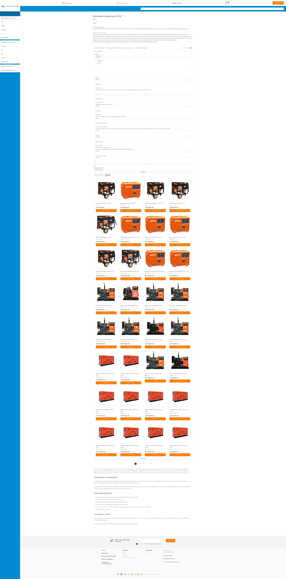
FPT (165, 40)
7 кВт (153, 28)
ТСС (101, 38)
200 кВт (117, 28)
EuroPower (121, 41)
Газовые (180, 28)
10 (150, 463)
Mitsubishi (172, 40)
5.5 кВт (161, 28)
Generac (128, 41)
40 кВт (130, 28)
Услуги (103, 550)
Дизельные (144, 28)
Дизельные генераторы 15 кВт (169, 34)
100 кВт (124, 28)
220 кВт (114, 28)
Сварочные (176, 28)
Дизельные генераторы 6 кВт (100, 40)
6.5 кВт (155, 28)
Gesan (136, 41)
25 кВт (135, 28)
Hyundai (142, 41)
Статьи (146, 552)
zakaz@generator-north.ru (122, 3)
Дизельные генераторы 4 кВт (108, 38)
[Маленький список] (189, 48)
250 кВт (111, 28)
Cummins (156, 40)
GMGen (139, 41)
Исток (105, 41)
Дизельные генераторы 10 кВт (116, 34)
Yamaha (151, 41)
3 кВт (168, 28)
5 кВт (164, 28)
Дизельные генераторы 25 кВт (153, 36)
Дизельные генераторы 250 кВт (166, 36)
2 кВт (170, 28)
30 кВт (132, 28)
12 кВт (94, 28)
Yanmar (102, 41)
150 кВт (120, 28)
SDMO (148, 41)
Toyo (100, 41)
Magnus (108, 34)
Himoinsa (168, 40)
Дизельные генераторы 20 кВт (113, 36)
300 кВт (107, 28)
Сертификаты (125, 555)
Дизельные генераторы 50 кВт (173, 38)
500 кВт (100, 28)
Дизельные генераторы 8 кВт (138, 40)
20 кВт (138, 28)
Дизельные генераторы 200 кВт (126, 36)
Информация (149, 550)
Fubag (125, 41)
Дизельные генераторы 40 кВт (121, 38)
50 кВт (127, 28)
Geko (134, 41)
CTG (154, 40)
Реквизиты (124, 554)
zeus (150, 40)
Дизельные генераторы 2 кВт (100, 36)
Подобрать (143, 172)
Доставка (124, 552)
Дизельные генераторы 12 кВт (156, 34)
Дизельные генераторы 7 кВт (126, 40)
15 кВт (141, 28)
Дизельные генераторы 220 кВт (140, 36)
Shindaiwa (97, 41)
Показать (108, 175)
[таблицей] (187, 48)
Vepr (146, 40)
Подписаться (170, 540)
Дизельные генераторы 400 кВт (135, 38)
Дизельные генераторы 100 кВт (129, 34)
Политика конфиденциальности (129, 557)
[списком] (185, 48)
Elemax (117, 41)
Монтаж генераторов (107, 559)
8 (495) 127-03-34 (177, 3)
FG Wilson (162, 40)
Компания (125, 550)
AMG (152, 40)
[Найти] (282, 9)
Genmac (131, 41)
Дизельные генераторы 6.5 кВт (113, 40)
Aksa (110, 41)
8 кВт (151, 28)
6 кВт (158, 28)
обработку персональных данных (153, 543)
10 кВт (148, 28)
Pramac (145, 41)
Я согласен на (150, 543)
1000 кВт (97, 28)
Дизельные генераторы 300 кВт (100, 34)
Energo (107, 41)
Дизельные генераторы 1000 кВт (143, 34)
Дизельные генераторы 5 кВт (148, 38)
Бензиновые (185, 28)
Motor (148, 40)
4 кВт (166, 28)
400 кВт (104, 28)
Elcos (159, 40)
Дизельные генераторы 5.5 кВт (160, 38)
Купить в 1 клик (106, 210)
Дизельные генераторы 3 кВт (179, 36)
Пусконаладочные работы (108, 556)
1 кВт (173, 28)
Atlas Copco (113, 41)
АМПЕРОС (155, 41)
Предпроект (104, 553)
